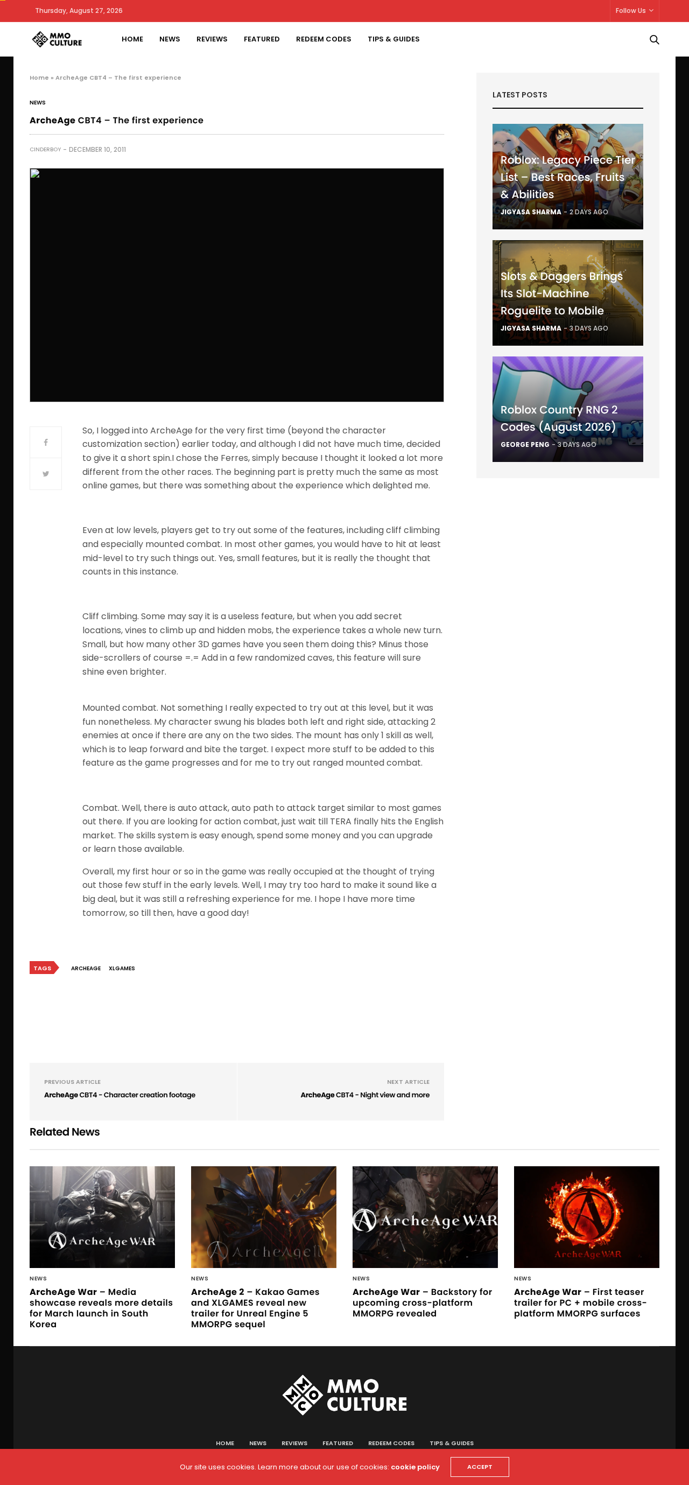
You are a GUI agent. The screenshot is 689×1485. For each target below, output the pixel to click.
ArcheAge (86, 968)
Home (132, 39)
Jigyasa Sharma (531, 211)
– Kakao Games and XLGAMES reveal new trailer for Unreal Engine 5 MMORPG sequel (255, 1308)
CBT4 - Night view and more (365, 1095)
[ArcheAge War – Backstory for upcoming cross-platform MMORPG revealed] (425, 1217)
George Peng (525, 444)
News (169, 39)
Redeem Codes (323, 39)
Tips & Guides (394, 39)
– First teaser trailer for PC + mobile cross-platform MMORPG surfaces (580, 1303)
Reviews (212, 39)
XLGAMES (122, 968)
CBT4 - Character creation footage (119, 1095)
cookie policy (415, 1467)
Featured (262, 39)
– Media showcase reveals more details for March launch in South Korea (101, 1308)
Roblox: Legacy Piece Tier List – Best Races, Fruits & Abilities (568, 177)
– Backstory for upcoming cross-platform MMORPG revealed (423, 1303)
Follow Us (631, 10)
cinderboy (45, 149)
